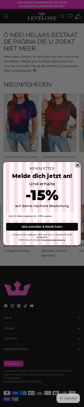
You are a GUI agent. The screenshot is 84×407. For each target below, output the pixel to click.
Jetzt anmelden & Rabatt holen (42, 227)
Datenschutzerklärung (53, 239)
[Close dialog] (77, 165)
